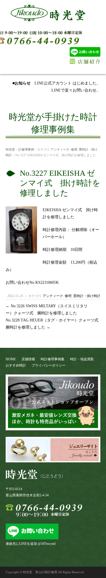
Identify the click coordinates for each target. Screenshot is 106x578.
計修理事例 (26, 149)
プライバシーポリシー (49, 365)
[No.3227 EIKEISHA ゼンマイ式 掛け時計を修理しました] (21, 251)
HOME (11, 359)
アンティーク (60, 149)
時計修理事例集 (52, 359)
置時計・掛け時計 (86, 296)
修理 (74, 149)
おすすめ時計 (16, 365)
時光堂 (10, 149)
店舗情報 (28, 359)
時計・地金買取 (82, 359)
